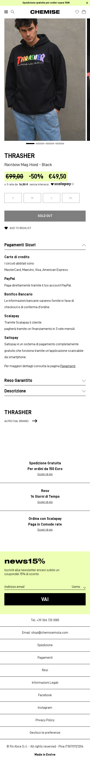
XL (71, 197)
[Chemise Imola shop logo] (45, 12)
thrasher (19, 155)
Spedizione (45, 645)
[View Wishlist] (77, 12)
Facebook (45, 695)
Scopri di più (45, 474)
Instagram (45, 707)
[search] (12, 12)
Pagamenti (67, 366)
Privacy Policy (45, 720)
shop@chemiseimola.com (49, 632)
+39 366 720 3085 (47, 620)
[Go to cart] (84, 11)
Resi (45, 670)
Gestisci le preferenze (45, 732)
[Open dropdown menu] (6, 12)
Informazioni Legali (45, 682)
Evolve (50, 754)
